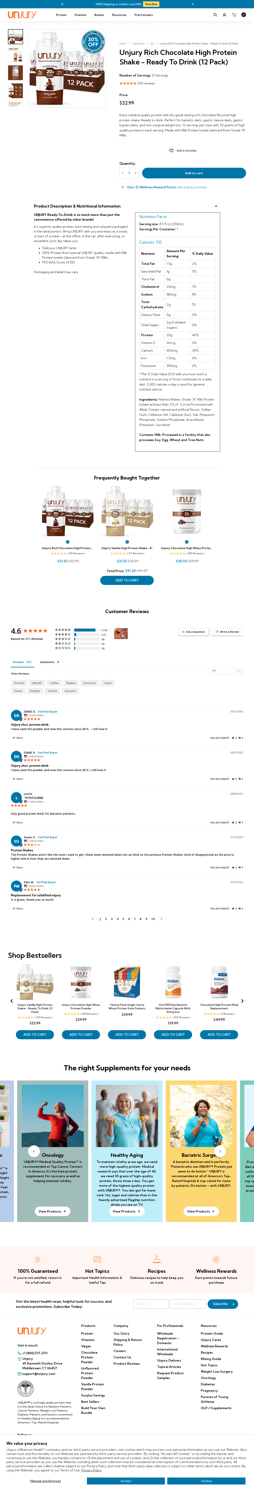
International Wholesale (167, 1351)
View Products (124, 1211)
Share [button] (19, 738)
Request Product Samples (170, 1375)
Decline (206, 1481)
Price (123, 95)
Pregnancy (209, 1390)
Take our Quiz (183, 4)
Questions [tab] (47, 662)
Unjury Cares (211, 1340)
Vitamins (80, 15)
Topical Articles (169, 1367)
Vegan (86, 1346)
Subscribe (220, 1304)
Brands (99, 15)
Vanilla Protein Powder (92, 1386)
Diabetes (208, 1384)
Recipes (207, 1352)
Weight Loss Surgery (217, 1371)
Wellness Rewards (214, 1346)
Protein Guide (212, 1333)
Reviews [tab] (18, 662)
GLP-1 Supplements (216, 1408)
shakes (71, 683)
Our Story (121, 1333)
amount (70, 691)
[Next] (192, 4)
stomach (89, 683)
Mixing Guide (211, 1359)
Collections (138, 43)
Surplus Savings (93, 1395)
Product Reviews (127, 1364)
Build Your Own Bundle (93, 1410)
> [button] (162, 919)
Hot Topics (209, 1365)
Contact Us (122, 1357)
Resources (119, 15)
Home (122, 43)
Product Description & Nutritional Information (77, 206)
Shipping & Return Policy (128, 1342)
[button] (234, 738)
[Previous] (62, 4)
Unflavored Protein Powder (90, 1373)
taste (107, 683)
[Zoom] (67, 68)
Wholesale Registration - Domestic (168, 1338)
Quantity (127, 163)
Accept (125, 1481)
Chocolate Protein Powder (89, 1357)
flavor (18, 691)
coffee (54, 683)
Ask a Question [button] (195, 632)
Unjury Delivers (169, 1360)
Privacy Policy (91, 1470)
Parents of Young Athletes (214, 1399)
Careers (120, 1351)
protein (19, 683)
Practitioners (144, 15)
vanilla (52, 691)
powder (35, 691)
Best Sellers (90, 1402)
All (152, 43)
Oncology (208, 1378)
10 (153, 919)
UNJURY (37, 683)
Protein (61, 15)
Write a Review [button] (229, 632)
